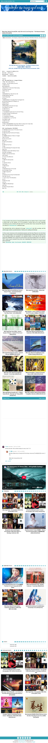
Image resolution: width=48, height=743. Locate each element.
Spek (13, 242)
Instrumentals (8, 37)
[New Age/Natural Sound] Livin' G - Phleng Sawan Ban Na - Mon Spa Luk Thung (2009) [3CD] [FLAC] (13, 394)
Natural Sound (21, 37)
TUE (8, 35)
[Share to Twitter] (44, 35)
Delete (9, 461)
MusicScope (8, 242)
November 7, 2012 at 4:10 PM (14, 446)
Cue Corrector (18, 242)
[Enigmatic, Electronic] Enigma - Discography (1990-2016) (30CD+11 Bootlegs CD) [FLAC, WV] (12, 531)
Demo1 (26, 191)
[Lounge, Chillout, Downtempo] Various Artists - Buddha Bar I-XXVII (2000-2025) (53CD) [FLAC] (12, 716)
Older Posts (42, 398)
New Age (27, 37)
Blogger (33, 741)
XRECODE (29, 242)
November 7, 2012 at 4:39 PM (18, 451)
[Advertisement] (24, 20)
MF (17, 191)
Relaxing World (21, 740)
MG (22, 191)
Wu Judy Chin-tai (42, 37)
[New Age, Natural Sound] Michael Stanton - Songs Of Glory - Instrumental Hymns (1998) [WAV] (12, 292)
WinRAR (24, 242)
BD (20, 191)
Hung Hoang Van (22, 741)
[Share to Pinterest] (43, 35)
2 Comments (20, 35)
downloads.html (12, 225)
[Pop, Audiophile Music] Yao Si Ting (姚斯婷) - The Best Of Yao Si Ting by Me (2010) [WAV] (12, 586)
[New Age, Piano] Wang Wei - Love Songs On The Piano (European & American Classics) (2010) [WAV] (12, 693)
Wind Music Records (33, 37)
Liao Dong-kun (15, 37)
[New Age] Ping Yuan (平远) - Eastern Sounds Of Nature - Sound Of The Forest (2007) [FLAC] (12, 333)
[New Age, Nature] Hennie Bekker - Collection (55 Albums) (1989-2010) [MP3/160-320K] (12, 607)
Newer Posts (6, 398)
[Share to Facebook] (41, 35)
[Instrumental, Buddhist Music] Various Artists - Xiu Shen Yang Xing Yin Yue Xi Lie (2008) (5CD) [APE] (36, 716)
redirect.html (29, 228)
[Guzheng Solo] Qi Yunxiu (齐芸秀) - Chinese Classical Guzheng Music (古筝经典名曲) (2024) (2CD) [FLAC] (35, 531)
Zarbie (6, 446)
